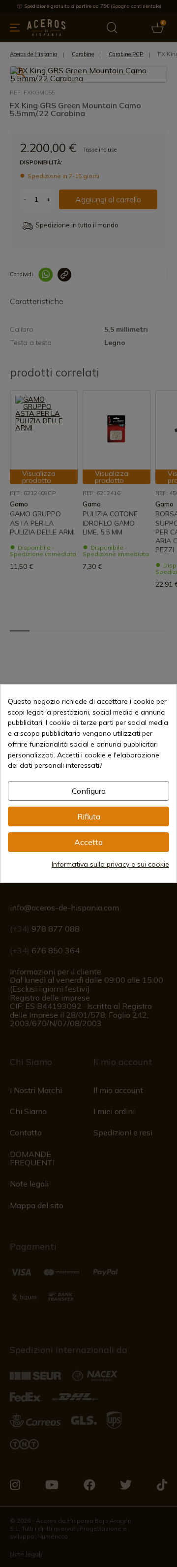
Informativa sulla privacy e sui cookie (110, 864)
